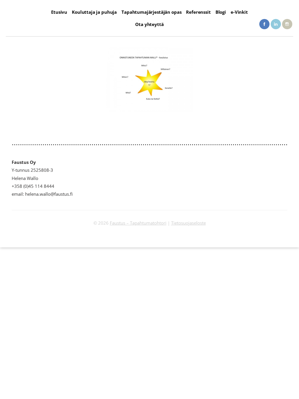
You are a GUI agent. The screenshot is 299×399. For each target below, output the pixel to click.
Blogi (220, 12)
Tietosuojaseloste (188, 223)
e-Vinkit (239, 12)
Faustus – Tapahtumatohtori (138, 223)
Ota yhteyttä (149, 24)
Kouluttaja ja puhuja (94, 12)
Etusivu (59, 12)
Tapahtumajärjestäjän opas (151, 12)
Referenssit (198, 12)
